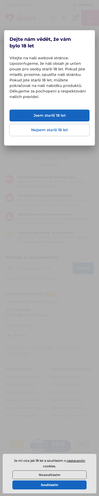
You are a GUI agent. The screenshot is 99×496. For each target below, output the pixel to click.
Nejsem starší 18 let (49, 129)
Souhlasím (49, 485)
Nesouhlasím (49, 475)
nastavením (76, 461)
